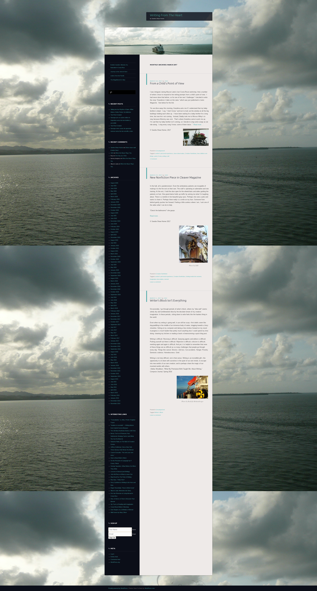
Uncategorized (160, 150)
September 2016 (115, 349)
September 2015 (115, 376)
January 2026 (115, 202)
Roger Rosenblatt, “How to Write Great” (122, 488)
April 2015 (114, 390)
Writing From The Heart (166, 15)
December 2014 (115, 401)
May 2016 (114, 360)
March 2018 (114, 308)
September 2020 (115, 262)
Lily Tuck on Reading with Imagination (122, 504)
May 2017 (114, 332)
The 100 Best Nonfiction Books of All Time (123, 430)
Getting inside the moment (193, 276)
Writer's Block (159, 412)
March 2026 (114, 196)
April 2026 (114, 194)
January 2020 (115, 270)
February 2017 (115, 338)
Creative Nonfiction (190, 153)
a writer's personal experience (164, 153)
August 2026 (114, 183)
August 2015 (114, 379)
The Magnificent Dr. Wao (117, 80)
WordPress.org (115, 562)
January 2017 (115, 341)
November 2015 (115, 371)
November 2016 (115, 346)
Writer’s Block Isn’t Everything (168, 300)
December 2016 (115, 343)
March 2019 (114, 281)
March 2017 (114, 335)
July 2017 (113, 327)
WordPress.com (150, 588)
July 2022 (113, 243)
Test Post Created (116, 115)
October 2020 (115, 259)
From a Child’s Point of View (167, 83)
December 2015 (115, 368)
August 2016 (114, 351)
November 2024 (115, 221)
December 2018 (115, 286)
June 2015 (114, 384)
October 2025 (115, 210)
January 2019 (115, 283)
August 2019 (114, 278)
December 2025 (115, 204)
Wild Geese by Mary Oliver (119, 512)
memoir (166, 279)
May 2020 (114, 267)
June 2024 (114, 224)
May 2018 (114, 302)
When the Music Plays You (124, 153)
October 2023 (115, 229)
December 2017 (115, 316)
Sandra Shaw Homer (117, 147)
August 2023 (114, 232)
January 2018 (115, 313)
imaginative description (157, 279)
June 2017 (114, 330)
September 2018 (115, 294)
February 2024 (115, 226)
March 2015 (114, 392)
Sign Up (112, 538)
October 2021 (115, 248)
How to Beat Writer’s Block (119, 458)
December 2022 (115, 237)
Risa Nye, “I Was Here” (118, 479)
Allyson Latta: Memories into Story (121, 490)
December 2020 (115, 256)
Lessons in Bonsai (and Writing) (120, 471)
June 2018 (114, 300)
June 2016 (114, 357)
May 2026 (114, 191)
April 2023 (114, 234)
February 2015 (115, 395)
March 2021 (114, 253)
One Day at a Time (121, 155)
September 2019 (115, 275)
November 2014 (115, 403)
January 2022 (115, 245)
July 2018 (113, 297)
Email (133, 534)
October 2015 (115, 373)
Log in (112, 554)
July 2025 (113, 215)
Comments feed (115, 559)
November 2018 (115, 289)
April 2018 (114, 305)
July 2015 (113, 381)
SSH (166, 81)
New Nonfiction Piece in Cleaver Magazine (175, 177)
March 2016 (114, 362)
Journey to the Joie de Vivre (118, 71)
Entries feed (114, 556)
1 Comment (153, 159)
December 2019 (115, 273)
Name (134, 529)
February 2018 (115, 311)
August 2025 (114, 213)
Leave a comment (155, 282)
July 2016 (113, 354)
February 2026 (115, 199)
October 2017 (115, 322)
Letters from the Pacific (117, 75)
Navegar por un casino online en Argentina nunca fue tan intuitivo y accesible (121, 120)
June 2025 (114, 218)
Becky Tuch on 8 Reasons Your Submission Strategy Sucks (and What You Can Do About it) (122, 436)
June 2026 (114, 188)
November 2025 (115, 207)
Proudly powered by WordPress (118, 588)
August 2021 (114, 251)
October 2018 (115, 292)
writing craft (165, 156)
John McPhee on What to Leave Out (121, 474)
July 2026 (113, 185)
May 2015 (114, 387)
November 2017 (115, 319)
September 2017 (115, 324)
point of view (158, 156)
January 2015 (115, 398)
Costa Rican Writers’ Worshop (120, 507)
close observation (179, 153)
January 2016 (115, 365)
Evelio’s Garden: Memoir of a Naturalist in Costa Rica (119, 66)
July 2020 (113, 264)
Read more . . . (198, 125)
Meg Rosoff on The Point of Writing (121, 477)
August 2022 (114, 240)
